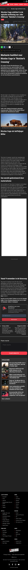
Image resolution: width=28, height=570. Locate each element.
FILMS (11, 4)
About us (14, 557)
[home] (8, 4)
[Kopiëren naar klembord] (12, 47)
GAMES (21, 4)
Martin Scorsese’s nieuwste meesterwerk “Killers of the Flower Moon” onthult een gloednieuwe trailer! (13, 110)
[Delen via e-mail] (10, 47)
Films (2, 19)
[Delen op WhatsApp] (2, 47)
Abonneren (14, 319)
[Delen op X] (7, 47)
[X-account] (9, 564)
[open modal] (26, 1)
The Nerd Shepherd (12, 300)
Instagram (15, 302)
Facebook (4, 302)
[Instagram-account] (15, 564)
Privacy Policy (7, 554)
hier (2, 296)
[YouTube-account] (18, 564)
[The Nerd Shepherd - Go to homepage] (4, 1)
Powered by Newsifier (14, 567)
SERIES (16, 4)
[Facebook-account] (12, 564)
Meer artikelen (6, 398)
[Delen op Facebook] (4, 47)
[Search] (24, 1)
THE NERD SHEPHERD (6, 22)
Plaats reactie (14, 353)
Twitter (9, 302)
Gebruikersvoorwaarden (18, 554)
